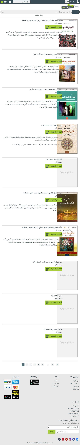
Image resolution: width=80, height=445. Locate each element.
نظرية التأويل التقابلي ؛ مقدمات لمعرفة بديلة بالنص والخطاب (42, 193)
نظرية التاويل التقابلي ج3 (54, 159)
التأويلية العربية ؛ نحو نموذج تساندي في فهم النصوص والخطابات (41, 20)
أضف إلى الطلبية (56, 27)
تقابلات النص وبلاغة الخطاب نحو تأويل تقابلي (47, 54)
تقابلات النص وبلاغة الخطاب (53, 329)
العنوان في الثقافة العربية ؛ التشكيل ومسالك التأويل (46, 89)
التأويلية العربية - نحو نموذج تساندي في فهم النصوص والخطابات (41, 227)
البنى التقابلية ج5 (56, 295)
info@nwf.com (74, 414)
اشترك (52, 431)
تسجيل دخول (73, 2)
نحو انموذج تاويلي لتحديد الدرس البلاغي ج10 (47, 262)
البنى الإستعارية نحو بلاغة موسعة (51, 125)
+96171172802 (74, 411)
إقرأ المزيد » (41, 38)
